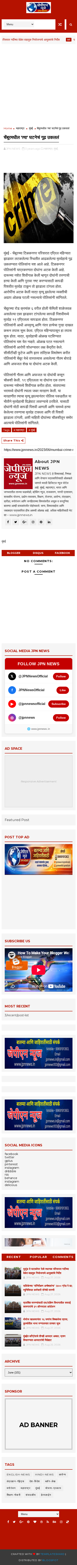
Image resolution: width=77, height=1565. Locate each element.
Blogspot (50, 1560)
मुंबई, (56, 148)
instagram (12, 1168)
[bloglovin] (34, 1522)
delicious (11, 1185)
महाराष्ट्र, (48, 148)
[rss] (48, 1522)
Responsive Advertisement (38, 781)
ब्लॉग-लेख (50, 1481)
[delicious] (67, 1522)
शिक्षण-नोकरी (14, 1494)
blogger (13, 552)
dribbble (10, 1171)
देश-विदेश (35, 1481)
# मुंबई (32, 430)
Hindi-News (44, 1474)
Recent (14, 1257)
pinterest (11, 1164)
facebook (62, 552)
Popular (38, 1257)
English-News (18, 1474)
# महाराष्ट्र (19, 430)
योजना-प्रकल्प (53, 1488)
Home (8, 128)
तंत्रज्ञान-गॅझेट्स (15, 1481)
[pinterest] (28, 1522)
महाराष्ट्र (20, 128)
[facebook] (8, 1522)
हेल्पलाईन (46, 1494)
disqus (38, 552)
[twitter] (14, 1522)
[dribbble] (41, 1522)
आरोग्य (62, 1474)
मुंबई (57, 39)
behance (11, 1178)
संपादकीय (31, 1494)
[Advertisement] (38, 85)
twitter (9, 1157)
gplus (9, 1161)
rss (7, 1174)
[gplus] (21, 1522)
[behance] (54, 1522)
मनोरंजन (11, 1488)
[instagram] (61, 1522)
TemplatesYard (52, 1554)
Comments (63, 1257)
